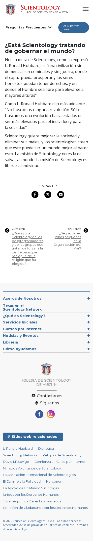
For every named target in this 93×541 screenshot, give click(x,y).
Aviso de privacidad (32, 525)
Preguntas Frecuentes (25, 27)
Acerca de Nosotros (22, 298)
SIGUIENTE (74, 229)
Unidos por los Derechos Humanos (31, 494)
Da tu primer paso (70, 27)
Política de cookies (60, 525)
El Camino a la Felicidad (22, 481)
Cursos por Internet (22, 329)
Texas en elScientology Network (22, 307)
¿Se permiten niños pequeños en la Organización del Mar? (67, 240)
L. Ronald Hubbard (18, 448)
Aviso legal (21, 529)
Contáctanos (49, 395)
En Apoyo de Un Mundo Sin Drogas (31, 488)
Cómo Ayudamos (19, 349)
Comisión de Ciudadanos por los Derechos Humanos (45, 508)
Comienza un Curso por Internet (60, 462)
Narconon (54, 481)
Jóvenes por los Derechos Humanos (32, 501)
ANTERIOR (18, 229)
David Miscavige (16, 462)
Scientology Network (20, 455)
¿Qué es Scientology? (24, 316)
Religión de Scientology (62, 455)
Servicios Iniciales (20, 322)
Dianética (46, 448)
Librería (10, 342)
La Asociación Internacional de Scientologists (39, 475)
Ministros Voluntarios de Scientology (32, 468)
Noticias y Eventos (21, 335)
